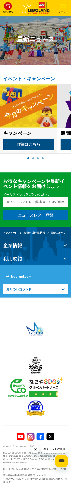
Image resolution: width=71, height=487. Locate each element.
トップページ (10, 232)
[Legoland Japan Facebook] (40, 437)
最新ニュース (58, 232)
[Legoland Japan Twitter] (50, 437)
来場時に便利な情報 (34, 232)
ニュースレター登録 (35, 215)
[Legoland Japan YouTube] (21, 437)
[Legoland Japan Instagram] (31, 437)
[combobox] (35, 289)
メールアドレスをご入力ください (26, 195)
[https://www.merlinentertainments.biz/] (36, 329)
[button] (28, 158)
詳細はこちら (28, 144)
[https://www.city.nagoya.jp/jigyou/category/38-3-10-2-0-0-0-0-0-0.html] (35, 387)
